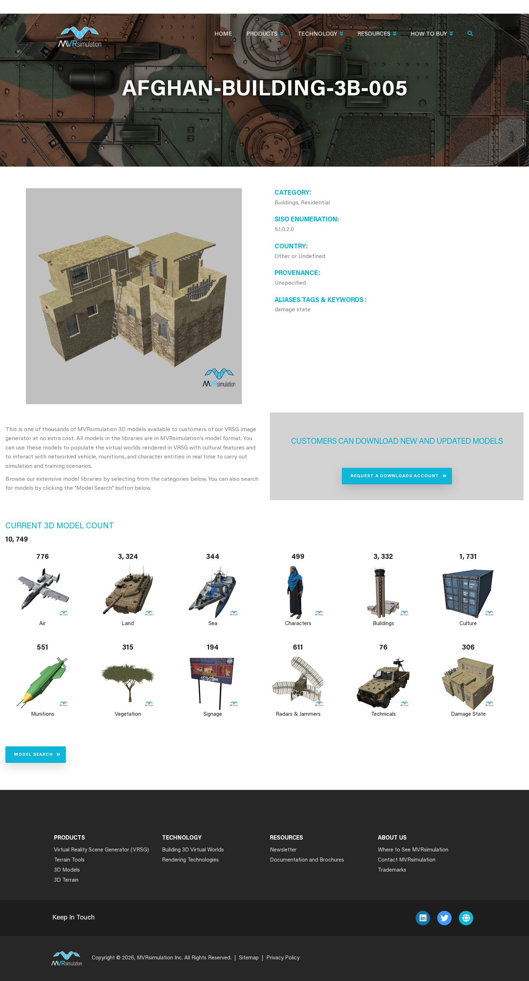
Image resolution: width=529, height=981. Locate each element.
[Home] (79, 32)
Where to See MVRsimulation (413, 850)
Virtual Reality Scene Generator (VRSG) (101, 850)
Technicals (383, 714)
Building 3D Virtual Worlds (193, 850)
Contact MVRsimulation (406, 860)
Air (42, 624)
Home (223, 34)
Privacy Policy (282, 958)
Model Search (33, 754)
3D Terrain (66, 880)
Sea (212, 624)
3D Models (67, 870)
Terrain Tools (69, 860)
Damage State (468, 714)
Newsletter (283, 850)
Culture (468, 624)
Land (128, 624)
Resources (373, 34)
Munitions (42, 714)
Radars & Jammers (298, 714)
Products (262, 34)
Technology (317, 34)
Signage (213, 714)
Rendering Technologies (190, 860)
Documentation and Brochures (307, 860)
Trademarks (392, 870)
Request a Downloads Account (395, 476)
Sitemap (249, 958)
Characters (298, 624)
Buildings (383, 624)
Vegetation (128, 714)
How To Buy (429, 34)
